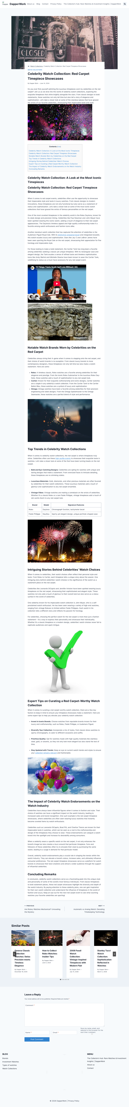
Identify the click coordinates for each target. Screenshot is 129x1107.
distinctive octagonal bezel (69, 235)
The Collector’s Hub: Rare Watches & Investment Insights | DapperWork (92, 4)
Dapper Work (34, 83)
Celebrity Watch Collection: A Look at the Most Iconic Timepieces (54, 151)
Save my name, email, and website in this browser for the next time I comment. (92, 1030)
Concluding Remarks (37, 169)
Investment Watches (10, 1062)
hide (58, 147)
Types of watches (9, 1065)
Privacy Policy (55, 4)
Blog (38, 4)
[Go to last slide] (14, 954)
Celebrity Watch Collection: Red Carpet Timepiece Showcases (52, 153)
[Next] (114, 954)
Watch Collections (35, 70)
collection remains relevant (46, 753)
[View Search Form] (125, 4)
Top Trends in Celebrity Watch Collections (45, 159)
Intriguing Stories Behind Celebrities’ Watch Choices (49, 161)
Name (28, 1033)
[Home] (28, 66)
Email (56, 1033)
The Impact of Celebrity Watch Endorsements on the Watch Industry (55, 166)
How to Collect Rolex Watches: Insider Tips (49, 953)
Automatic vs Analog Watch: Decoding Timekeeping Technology (89, 909)
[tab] (60, 979)
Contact (45, 4)
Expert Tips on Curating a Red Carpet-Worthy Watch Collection (53, 164)
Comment (30, 1005)
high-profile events (63, 458)
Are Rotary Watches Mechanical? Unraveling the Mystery (42, 909)
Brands (5, 1058)
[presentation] (23, 938)
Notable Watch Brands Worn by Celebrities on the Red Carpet (52, 156)
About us (30, 4)
